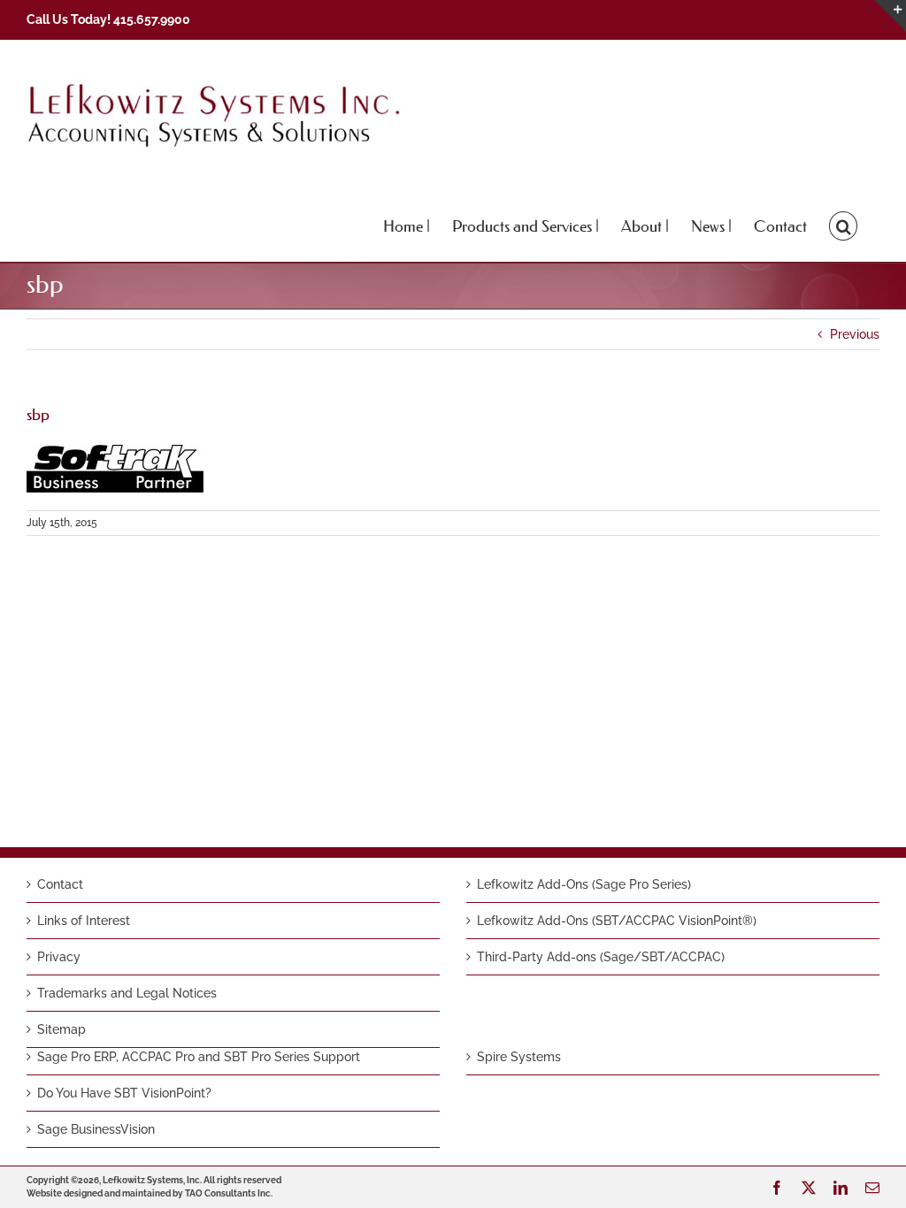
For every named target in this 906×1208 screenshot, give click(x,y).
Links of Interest (83, 921)
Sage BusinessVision (96, 1129)
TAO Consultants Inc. (229, 1193)
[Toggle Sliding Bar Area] (890, 16)
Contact (60, 884)
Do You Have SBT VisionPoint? (124, 1093)
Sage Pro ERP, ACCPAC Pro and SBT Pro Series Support (198, 1057)
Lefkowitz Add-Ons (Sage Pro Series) (584, 884)
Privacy (59, 957)
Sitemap (61, 1029)
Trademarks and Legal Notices (127, 993)
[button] (843, 224)
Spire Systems (519, 1057)
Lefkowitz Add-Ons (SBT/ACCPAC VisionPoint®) (616, 921)
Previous (854, 334)
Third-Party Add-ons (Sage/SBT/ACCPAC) (601, 957)
